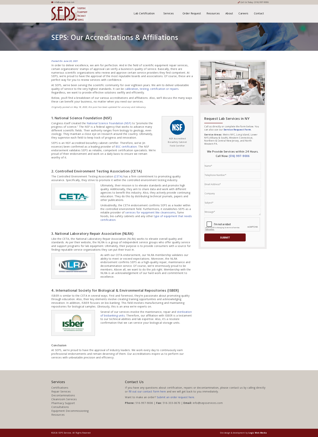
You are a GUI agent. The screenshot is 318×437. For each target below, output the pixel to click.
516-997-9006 (144, 403)
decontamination (111, 266)
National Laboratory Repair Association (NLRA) (106, 238)
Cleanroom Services (64, 399)
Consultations (60, 407)
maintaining (177, 303)
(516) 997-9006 (261, 2)
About (229, 13)
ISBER (55, 295)
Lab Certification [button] (145, 13)
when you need (117, 101)
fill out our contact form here (147, 391)
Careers (243, 13)
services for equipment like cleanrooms (150, 212)
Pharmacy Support (63, 403)
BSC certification (126, 146)
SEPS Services (64, 432)
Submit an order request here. (176, 397)
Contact (259, 13)
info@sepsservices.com (208, 403)
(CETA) (118, 176)
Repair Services (61, 391)
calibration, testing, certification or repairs (152, 89)
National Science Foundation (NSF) (109, 123)
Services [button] (169, 13)
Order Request (192, 13)
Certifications (59, 387)
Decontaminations (63, 395)
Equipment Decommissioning (70, 411)
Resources (213, 13)
